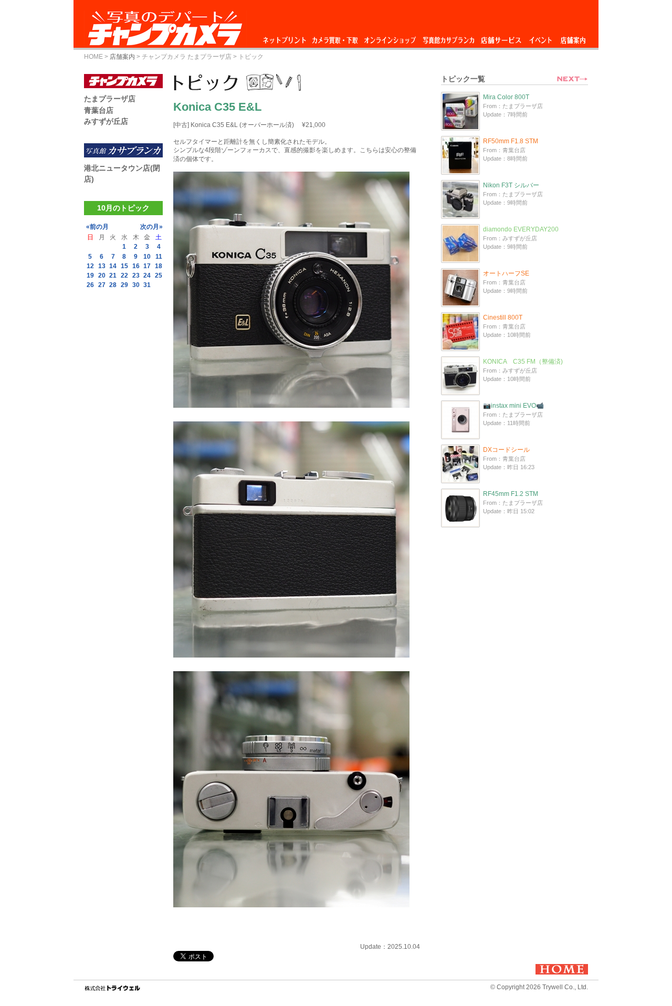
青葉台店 (98, 110)
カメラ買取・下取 (335, 37)
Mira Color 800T (506, 97)
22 (124, 275)
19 (90, 275)
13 (102, 266)
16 (136, 266)
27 (102, 285)
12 (90, 266)
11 (158, 256)
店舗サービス (500, 37)
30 (136, 285)
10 (147, 256)
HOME (93, 56)
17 (147, 266)
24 (147, 275)
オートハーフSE (506, 273)
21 (113, 275)
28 (113, 285)
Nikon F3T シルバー (511, 185)
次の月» (151, 226)
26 (90, 285)
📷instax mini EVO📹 (513, 405)
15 (124, 266)
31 (147, 285)
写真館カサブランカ (448, 37)
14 (113, 266)
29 (124, 285)
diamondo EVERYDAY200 (521, 229)
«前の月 (97, 226)
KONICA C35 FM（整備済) (523, 361)
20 (102, 275)
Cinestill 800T (502, 317)
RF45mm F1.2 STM (510, 493)
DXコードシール (506, 449)
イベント (540, 37)
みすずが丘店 (106, 121)
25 (158, 275)
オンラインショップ (389, 37)
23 (136, 275)
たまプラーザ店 (109, 98)
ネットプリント (286, 37)
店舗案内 (573, 37)
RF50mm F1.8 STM (510, 141)
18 (158, 266)
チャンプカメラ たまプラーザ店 (187, 56)
